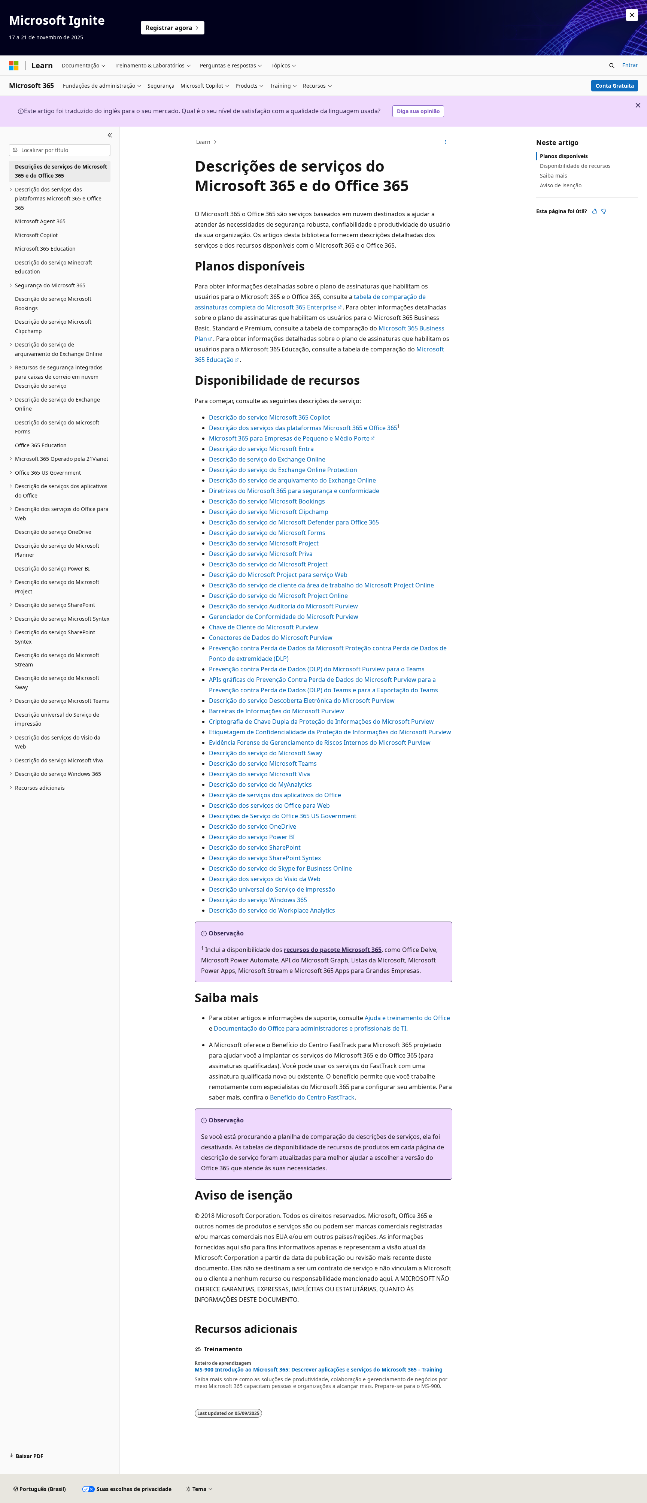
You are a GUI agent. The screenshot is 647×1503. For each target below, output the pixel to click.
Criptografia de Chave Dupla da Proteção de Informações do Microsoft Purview (321, 721)
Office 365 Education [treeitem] (41, 445)
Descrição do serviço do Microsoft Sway (265, 753)
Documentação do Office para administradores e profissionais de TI (310, 1028)
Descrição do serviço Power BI (252, 837)
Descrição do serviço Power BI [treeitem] (52, 568)
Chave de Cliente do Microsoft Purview (263, 627)
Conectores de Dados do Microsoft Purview (270, 637)
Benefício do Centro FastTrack (312, 1097)
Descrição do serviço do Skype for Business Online (280, 868)
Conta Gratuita (615, 85)
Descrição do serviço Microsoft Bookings (267, 501)
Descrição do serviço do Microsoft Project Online (278, 596)
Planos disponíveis (564, 156)
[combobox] (59, 150)
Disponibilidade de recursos (575, 165)
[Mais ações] (445, 142)
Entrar (630, 65)
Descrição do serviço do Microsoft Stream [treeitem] (57, 659)
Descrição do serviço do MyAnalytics (260, 784)
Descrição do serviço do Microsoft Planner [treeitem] (57, 550)
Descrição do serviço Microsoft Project (264, 543)
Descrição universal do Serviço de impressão (272, 889)
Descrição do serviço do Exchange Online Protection (283, 470)
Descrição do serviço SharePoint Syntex (265, 858)
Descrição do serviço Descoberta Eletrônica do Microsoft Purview (302, 700)
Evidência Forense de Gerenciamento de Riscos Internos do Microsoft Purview (320, 742)
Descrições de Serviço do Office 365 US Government (282, 816)
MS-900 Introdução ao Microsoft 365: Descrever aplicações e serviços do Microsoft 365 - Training (319, 1369)
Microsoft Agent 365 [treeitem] (40, 221)
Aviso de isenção (560, 185)
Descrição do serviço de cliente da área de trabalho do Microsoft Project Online (321, 585)
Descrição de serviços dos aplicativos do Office (275, 795)
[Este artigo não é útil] (603, 211)
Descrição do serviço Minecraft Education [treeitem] (53, 267)
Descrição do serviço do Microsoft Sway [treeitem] (57, 682)
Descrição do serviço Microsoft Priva (261, 554)
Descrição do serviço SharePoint (255, 847)
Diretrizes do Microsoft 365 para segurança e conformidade (294, 491)
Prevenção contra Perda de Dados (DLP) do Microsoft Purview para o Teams (317, 669)
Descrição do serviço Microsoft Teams (263, 763)
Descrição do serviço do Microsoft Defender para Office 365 (294, 522)
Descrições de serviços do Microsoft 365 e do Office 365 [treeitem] (61, 171)
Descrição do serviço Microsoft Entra (261, 449)
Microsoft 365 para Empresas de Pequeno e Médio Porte (289, 438)
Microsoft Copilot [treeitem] (36, 235)
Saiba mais (553, 175)
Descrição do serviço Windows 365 (258, 900)
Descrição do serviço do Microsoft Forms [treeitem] (57, 427)
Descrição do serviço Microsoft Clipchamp (268, 512)
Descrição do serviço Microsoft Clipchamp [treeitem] (53, 326)
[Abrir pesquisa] (611, 65)
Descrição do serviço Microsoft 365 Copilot (269, 417)
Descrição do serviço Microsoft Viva (259, 774)
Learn (203, 141)
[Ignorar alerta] (632, 15)
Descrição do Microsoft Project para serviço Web (278, 575)
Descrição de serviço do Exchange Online (267, 459)
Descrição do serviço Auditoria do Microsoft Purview (283, 606)
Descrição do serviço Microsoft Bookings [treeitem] (53, 303)
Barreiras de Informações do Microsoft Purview (276, 711)
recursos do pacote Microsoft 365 (333, 950)
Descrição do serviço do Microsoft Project (268, 564)
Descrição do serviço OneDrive (252, 826)
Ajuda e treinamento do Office (407, 1018)
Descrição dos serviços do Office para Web (269, 805)
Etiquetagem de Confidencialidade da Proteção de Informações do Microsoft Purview (330, 732)
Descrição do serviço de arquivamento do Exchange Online (292, 480)
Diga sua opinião (418, 111)
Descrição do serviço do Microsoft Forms (267, 533)
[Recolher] (109, 136)
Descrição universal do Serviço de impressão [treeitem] (57, 719)
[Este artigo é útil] (594, 211)
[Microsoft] (14, 65)
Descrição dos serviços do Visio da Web (265, 879)
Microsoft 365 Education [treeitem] (45, 248)
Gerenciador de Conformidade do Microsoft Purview (283, 617)
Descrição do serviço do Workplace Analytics (272, 910)
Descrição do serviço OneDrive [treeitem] (53, 531)
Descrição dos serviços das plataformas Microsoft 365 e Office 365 (303, 428)
